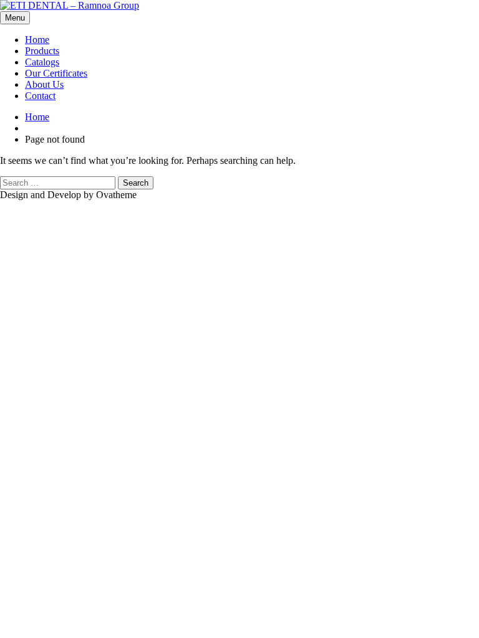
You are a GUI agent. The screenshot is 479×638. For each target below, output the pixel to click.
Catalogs (42, 62)
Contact (40, 95)
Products (42, 50)
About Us (44, 84)
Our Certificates (56, 73)
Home (37, 39)
